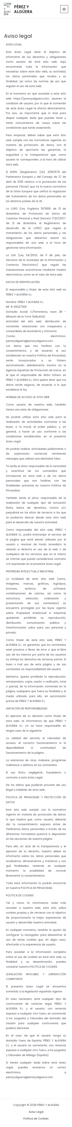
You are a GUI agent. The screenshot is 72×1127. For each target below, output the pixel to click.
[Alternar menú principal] (64, 9)
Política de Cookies (36, 1118)
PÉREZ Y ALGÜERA (23, 9)
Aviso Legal (36, 1112)
